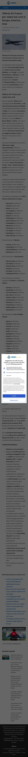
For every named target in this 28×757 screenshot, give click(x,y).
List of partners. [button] (17, 383)
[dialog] (14, 378)
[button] (14, 376)
